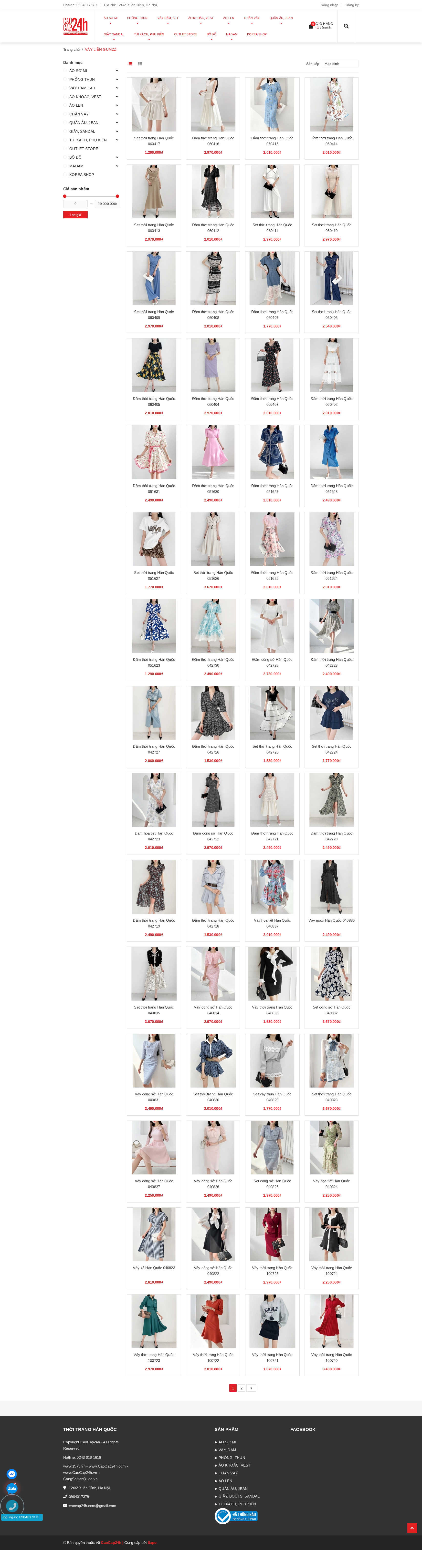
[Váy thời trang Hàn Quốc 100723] (154, 1321)
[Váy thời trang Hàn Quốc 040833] (272, 973)
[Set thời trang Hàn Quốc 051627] (154, 539)
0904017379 (86, 5)
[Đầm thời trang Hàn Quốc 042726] (213, 713)
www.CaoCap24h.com (107, 1466)
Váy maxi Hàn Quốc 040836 (331, 920)
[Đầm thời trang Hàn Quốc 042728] (332, 626)
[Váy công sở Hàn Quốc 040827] (154, 1147)
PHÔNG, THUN (232, 1458)
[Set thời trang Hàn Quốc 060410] (332, 191)
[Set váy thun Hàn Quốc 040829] (272, 1061)
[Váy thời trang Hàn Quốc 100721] (272, 1321)
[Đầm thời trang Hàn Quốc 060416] (213, 104)
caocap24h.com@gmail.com (92, 1506)
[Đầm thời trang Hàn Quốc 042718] (213, 887)
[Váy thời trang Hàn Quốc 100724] (332, 1234)
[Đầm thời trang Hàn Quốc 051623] (154, 626)
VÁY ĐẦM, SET (82, 88)
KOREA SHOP (81, 175)
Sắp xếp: (313, 64)
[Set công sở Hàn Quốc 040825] (272, 1147)
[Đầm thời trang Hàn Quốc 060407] (272, 278)
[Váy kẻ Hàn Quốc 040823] (154, 1234)
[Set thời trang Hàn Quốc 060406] (332, 278)
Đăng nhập (329, 5)
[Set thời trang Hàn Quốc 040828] (332, 1061)
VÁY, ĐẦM (227, 1450)
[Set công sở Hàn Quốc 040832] (332, 973)
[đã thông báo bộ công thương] (236, 1516)
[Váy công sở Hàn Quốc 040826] (213, 1147)
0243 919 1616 (89, 1457)
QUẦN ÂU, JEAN (83, 123)
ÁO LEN (76, 105)
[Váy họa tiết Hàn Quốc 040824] (332, 1147)
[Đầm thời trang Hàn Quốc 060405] (154, 365)
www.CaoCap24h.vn (80, 1472)
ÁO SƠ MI (78, 71)
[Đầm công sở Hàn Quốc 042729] (272, 626)
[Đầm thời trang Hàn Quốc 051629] (272, 452)
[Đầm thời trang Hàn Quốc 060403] (272, 365)
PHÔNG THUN (82, 79)
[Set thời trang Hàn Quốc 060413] (154, 191)
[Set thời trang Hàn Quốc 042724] (332, 713)
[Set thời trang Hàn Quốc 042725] (272, 713)
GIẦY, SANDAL (82, 131)
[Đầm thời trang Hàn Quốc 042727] (154, 713)
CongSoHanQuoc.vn (80, 1479)
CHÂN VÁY (79, 114)
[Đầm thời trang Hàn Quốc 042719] (154, 887)
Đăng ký (352, 5)
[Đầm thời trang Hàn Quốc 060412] (213, 191)
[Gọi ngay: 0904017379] (14, 1535)
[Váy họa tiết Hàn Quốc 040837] (272, 887)
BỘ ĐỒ (75, 157)
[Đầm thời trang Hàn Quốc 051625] (272, 539)
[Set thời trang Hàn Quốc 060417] (154, 104)
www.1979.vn (74, 1466)
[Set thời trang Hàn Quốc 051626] (213, 539)
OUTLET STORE (83, 149)
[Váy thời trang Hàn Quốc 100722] (213, 1321)
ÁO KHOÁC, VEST (85, 97)
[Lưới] (131, 63)
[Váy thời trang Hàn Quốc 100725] (272, 1234)
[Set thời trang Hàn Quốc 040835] (154, 973)
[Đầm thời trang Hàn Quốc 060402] (332, 365)
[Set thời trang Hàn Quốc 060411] (272, 191)
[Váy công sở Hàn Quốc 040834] (213, 973)
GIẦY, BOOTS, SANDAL (239, 1496)
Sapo (152, 1542)
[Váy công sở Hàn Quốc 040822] (213, 1234)
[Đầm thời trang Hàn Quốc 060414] (332, 104)
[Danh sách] (141, 63)
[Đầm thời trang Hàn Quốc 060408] (213, 278)
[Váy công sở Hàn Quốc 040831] (154, 1061)
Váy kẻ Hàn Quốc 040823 (154, 1268)
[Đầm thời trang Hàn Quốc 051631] (154, 452)
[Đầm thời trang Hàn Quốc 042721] (272, 800)
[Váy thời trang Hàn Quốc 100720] (332, 1321)
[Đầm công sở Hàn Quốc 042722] (213, 800)
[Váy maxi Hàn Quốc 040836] (332, 887)
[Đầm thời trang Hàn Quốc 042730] (213, 626)
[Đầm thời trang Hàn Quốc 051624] (332, 539)
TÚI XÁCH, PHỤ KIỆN (88, 140)
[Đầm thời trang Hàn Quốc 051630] (213, 452)
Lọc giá (75, 215)
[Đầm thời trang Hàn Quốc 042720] (332, 800)
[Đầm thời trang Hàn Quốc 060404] (213, 365)
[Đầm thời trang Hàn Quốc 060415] (272, 104)
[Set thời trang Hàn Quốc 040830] (213, 1061)
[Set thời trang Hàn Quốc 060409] (154, 278)
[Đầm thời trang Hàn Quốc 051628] (332, 452)
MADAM (76, 166)
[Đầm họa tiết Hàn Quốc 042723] (154, 800)
